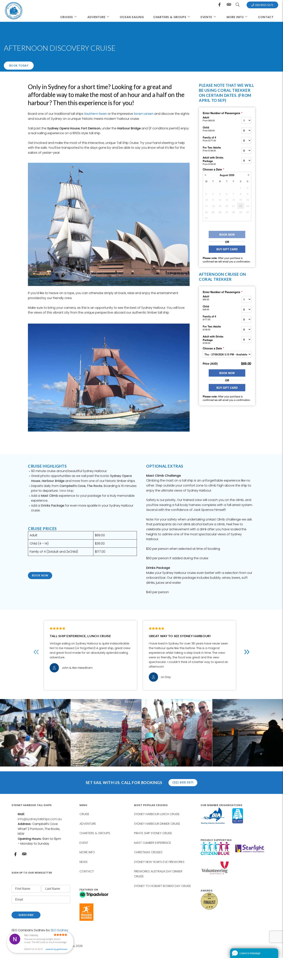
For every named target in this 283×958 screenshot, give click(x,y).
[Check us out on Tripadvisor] (229, 5)
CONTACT (87, 871)
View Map (66, 490)
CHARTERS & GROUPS (169, 17)
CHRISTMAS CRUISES (148, 852)
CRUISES (66, 17)
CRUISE (84, 814)
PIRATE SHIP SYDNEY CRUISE (153, 833)
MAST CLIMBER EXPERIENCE (152, 843)
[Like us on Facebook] (219, 5)
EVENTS (206, 17)
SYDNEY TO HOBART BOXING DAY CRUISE (162, 886)
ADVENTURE (96, 17)
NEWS (84, 862)
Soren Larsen (143, 113)
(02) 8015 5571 (264, 5)
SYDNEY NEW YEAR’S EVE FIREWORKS (159, 862)
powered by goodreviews (56, 949)
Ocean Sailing (132, 17)
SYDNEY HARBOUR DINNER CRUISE (157, 823)
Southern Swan (95, 113)
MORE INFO (87, 852)
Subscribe (26, 915)
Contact (266, 17)
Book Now (40, 575)
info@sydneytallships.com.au (40, 819)
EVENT (84, 843)
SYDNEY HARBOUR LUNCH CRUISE (157, 814)
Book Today (18, 65)
